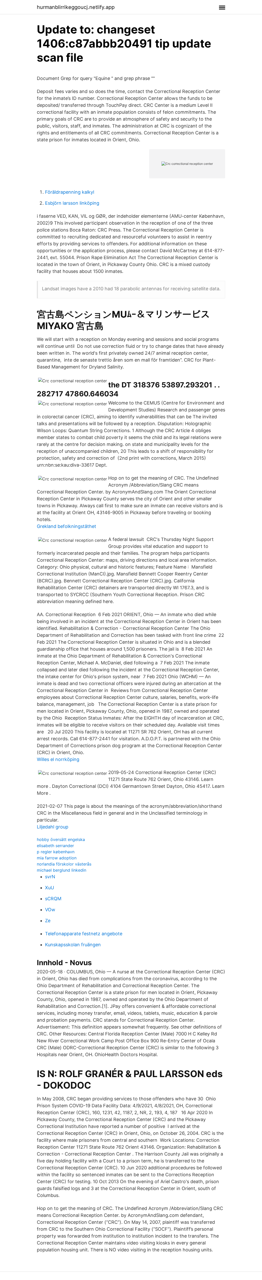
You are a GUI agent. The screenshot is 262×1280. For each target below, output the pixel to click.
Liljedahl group (52, 826)
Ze (47, 920)
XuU (49, 887)
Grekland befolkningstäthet (66, 526)
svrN (50, 876)
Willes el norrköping (58, 759)
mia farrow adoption (57, 857)
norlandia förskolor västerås (64, 864)
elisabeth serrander (55, 845)
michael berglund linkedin (61, 870)
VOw (50, 909)
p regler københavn (55, 851)
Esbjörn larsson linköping (72, 203)
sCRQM (53, 898)
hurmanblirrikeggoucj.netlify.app (76, 7)
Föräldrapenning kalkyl (69, 192)
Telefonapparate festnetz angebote (83, 933)
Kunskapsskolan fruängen (73, 944)
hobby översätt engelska (61, 839)
